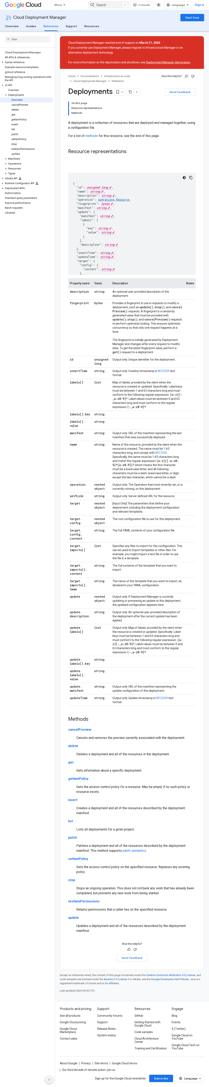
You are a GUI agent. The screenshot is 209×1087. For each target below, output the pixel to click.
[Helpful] (186, 76)
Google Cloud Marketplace (68, 1030)
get (70, 762)
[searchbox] (27, 39)
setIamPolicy (78, 859)
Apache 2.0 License (115, 979)
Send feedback (180, 92)
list (70, 821)
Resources (91, 26)
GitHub (139, 1015)
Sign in (199, 5)
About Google (68, 1063)
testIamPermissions (84, 901)
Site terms (101, 1063)
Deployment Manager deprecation (168, 62)
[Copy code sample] (191, 177)
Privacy (86, 1063)
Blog (174, 1015)
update (73, 918)
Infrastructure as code (117, 76)
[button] (26, 62)
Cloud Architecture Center (147, 1040)
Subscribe (161, 1078)
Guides (31, 26)
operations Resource (113, 200)
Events (176, 1022)
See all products (70, 1015)
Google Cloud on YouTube (182, 1037)
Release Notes (106, 1028)
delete (73, 746)
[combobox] (108, 5)
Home (71, 76)
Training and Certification (151, 1048)
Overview (12, 26)
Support (71, 26)
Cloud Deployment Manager (39, 17)
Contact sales (68, 1038)
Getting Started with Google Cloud (147, 1024)
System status (106, 1035)
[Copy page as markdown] (130, 92)
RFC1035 (161, 452)
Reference (50, 26)
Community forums (109, 1015)
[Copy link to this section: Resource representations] (131, 151)
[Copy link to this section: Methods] (92, 719)
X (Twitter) (179, 1028)
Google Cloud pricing (73, 1022)
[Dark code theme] (184, 177)
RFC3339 (163, 371)
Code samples (144, 1032)
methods (91, 136)
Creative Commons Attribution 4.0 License (170, 975)
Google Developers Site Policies (170, 979)
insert (72, 800)
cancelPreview (79, 730)
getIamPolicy (78, 779)
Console (144, 5)
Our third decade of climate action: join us (88, 1069)
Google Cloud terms (124, 1063)
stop (71, 880)
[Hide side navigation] (49, 1080)
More (58, 5)
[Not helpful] (193, 76)
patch (72, 837)
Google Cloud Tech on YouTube (185, 1046)
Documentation (90, 76)
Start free (192, 17)
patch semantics (134, 851)
